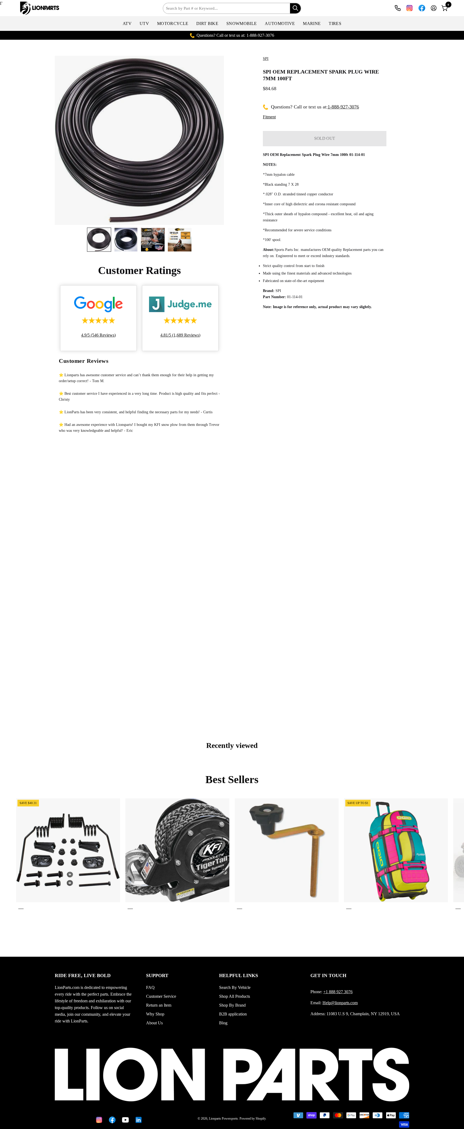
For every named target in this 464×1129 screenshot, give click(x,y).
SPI (266, 59)
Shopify (261, 1118)
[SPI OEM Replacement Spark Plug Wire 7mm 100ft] (99, 240)
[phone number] (397, 8)
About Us (154, 1023)
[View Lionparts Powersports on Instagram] (409, 8)
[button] (127, 23)
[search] (295, 8)
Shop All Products (234, 996)
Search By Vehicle (235, 987)
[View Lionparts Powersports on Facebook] (422, 8)
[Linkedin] (138, 1120)
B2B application (233, 1014)
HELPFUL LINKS (238, 975)
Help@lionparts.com (340, 1002)
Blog (223, 1023)
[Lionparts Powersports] (40, 8)
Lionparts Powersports (223, 1118)
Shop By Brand (232, 1005)
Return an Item (158, 1005)
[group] (232, 854)
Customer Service (161, 996)
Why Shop (155, 1014)
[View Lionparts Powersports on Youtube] (124, 1120)
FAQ (150, 987)
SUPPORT (157, 975)
